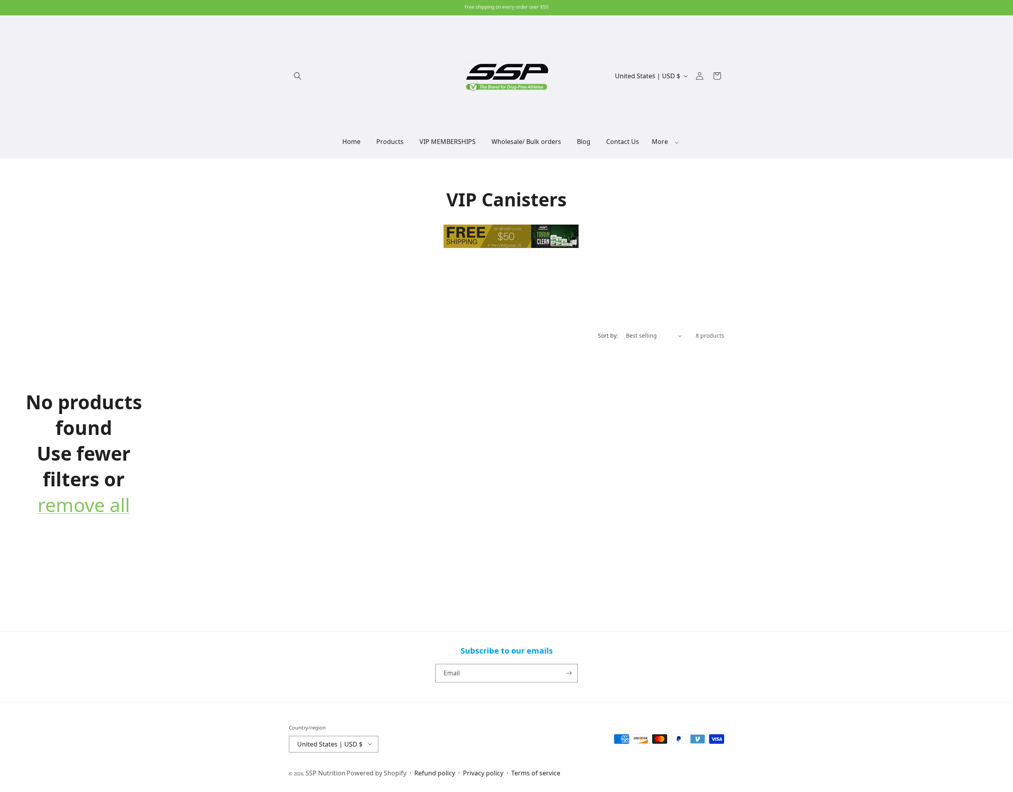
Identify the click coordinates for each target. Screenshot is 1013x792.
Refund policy (434, 772)
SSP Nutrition (325, 772)
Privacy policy (483, 772)
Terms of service (535, 772)
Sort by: (608, 335)
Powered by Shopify (376, 772)
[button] (297, 76)
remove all (84, 505)
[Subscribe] (568, 673)
